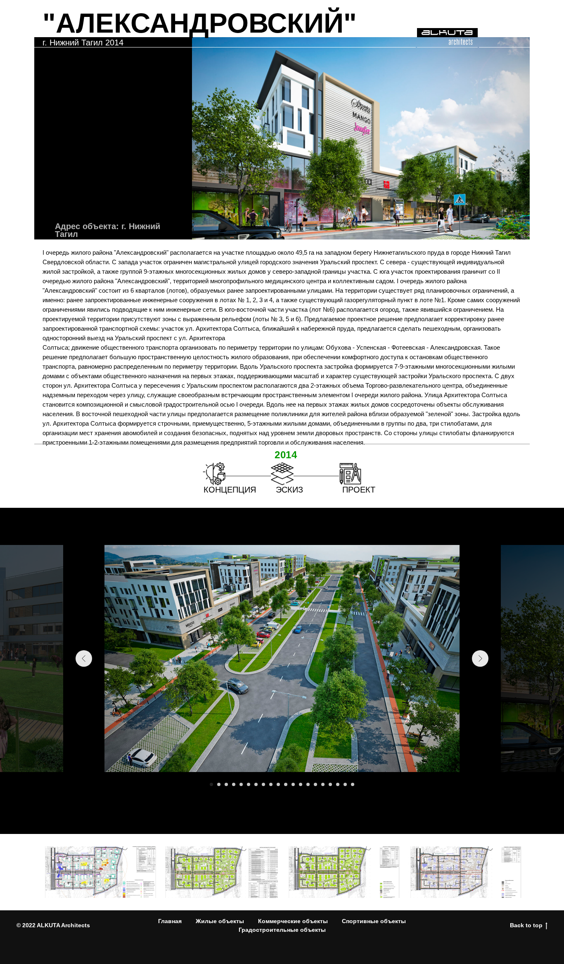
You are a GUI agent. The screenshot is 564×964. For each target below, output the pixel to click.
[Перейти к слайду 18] (337, 784)
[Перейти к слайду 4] (233, 784)
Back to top (526, 925)
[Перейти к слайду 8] (263, 784)
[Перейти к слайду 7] (256, 784)
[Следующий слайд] (480, 658)
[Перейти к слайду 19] (345, 784)
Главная (170, 921)
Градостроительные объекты (282, 929)
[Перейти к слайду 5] (241, 784)
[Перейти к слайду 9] (271, 784)
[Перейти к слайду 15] (315, 784)
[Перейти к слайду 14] (308, 784)
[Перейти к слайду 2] (218, 784)
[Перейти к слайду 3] (226, 784)
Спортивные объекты (374, 921)
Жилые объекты (220, 921)
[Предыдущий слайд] (84, 658)
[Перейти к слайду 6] (248, 784)
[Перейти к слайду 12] (293, 784)
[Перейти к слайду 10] (278, 784)
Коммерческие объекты (293, 921)
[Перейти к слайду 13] (300, 784)
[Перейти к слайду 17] (330, 784)
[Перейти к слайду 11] (285, 784)
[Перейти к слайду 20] (352, 784)
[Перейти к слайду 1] (211, 784)
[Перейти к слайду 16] (323, 784)
